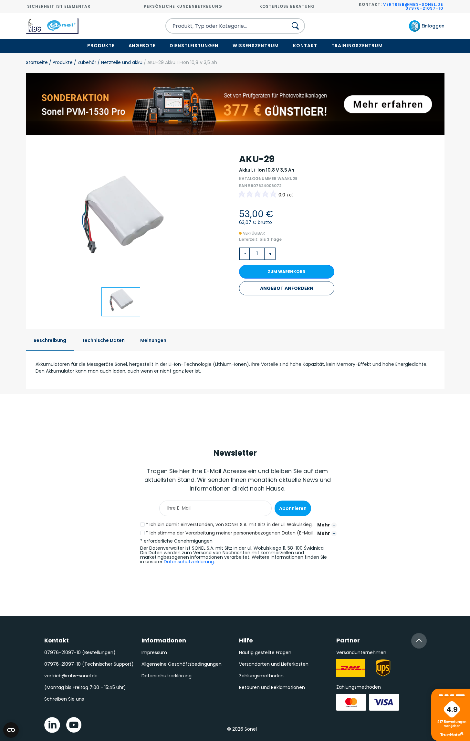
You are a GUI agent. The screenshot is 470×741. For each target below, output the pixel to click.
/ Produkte (60, 62)
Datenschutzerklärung (189, 561)
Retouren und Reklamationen (272, 687)
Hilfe (246, 640)
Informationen (163, 640)
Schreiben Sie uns (64, 699)
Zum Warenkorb (286, 271)
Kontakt (305, 45)
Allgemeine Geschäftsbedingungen (181, 664)
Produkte (100, 45)
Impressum (154, 652)
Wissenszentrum (256, 45)
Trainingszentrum (357, 45)
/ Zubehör (84, 62)
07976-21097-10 (424, 8)
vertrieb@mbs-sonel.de (413, 4)
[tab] (50, 341)
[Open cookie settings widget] (11, 730)
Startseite (37, 62)
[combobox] (221, 26)
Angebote (142, 45)
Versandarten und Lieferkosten (273, 664)
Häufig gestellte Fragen (265, 652)
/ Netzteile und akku (119, 62)
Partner (348, 640)
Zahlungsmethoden (261, 675)
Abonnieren (293, 508)
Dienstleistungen (194, 45)
